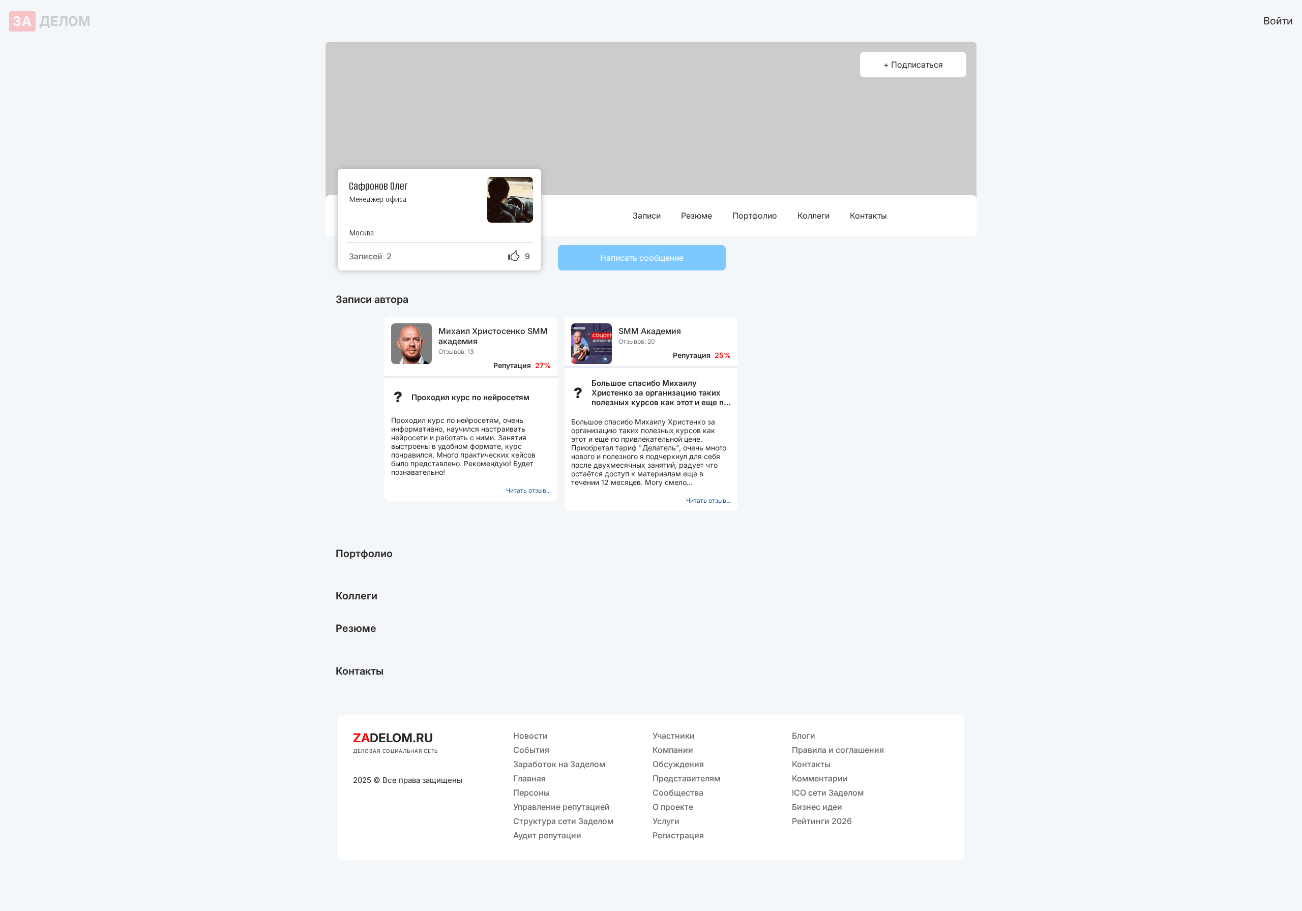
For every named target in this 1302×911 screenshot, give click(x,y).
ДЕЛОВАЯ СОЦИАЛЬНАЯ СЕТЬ (395, 751)
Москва (361, 232)
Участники (674, 736)
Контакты (868, 215)
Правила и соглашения (838, 750)
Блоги (803, 736)
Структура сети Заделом (563, 821)
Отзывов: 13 (456, 351)
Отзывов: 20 (636, 341)
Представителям (686, 778)
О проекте (673, 807)
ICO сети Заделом (828, 792)
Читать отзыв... (528, 490)
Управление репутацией (561, 807)
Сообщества (678, 792)
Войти (1278, 21)
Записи (647, 215)
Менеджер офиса (377, 199)
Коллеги (813, 215)
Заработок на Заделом (559, 764)
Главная (529, 778)
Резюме (696, 215)
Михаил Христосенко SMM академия (493, 336)
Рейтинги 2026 (822, 821)
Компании (673, 750)
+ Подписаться (913, 64)
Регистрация (678, 835)
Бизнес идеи (817, 807)
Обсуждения (678, 764)
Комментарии (820, 778)
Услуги (666, 821)
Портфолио (754, 215)
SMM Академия (649, 331)
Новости (530, 736)
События (531, 750)
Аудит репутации (547, 835)
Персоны (531, 792)
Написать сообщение (642, 258)
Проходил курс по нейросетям (470, 397)
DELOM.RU (393, 738)
